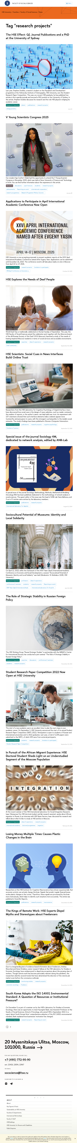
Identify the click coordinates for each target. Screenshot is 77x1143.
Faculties (16, 12)
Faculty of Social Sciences (22, 3)
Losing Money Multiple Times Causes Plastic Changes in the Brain (33, 835)
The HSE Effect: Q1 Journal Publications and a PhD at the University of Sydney (37, 36)
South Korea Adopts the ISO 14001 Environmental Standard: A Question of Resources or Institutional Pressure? (37, 996)
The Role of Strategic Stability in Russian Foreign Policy (36, 598)
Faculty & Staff (11, 1119)
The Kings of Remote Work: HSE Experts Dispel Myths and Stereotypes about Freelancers (35, 912)
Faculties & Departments (14, 1113)
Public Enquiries (11, 1128)
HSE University (7, 12)
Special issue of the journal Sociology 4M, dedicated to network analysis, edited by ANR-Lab (37, 438)
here (11, 1138)
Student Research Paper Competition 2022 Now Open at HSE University (35, 673)
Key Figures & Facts (12, 1106)
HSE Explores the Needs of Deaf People (30, 279)
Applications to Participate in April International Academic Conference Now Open (35, 203)
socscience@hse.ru (16, 1073)
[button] (34, 1098)
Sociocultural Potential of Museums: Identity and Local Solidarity (36, 516)
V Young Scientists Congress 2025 (27, 117)
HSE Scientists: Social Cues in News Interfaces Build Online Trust (34, 355)
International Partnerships (14, 1116)
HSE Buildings (10, 1122)
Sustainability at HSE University (16, 1109)
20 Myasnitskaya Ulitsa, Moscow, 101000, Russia (37, 1044)
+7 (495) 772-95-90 (17, 1060)
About (9, 1100)
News (41, 12)
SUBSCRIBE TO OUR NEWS (13, 1079)
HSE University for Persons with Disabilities (19, 1125)
